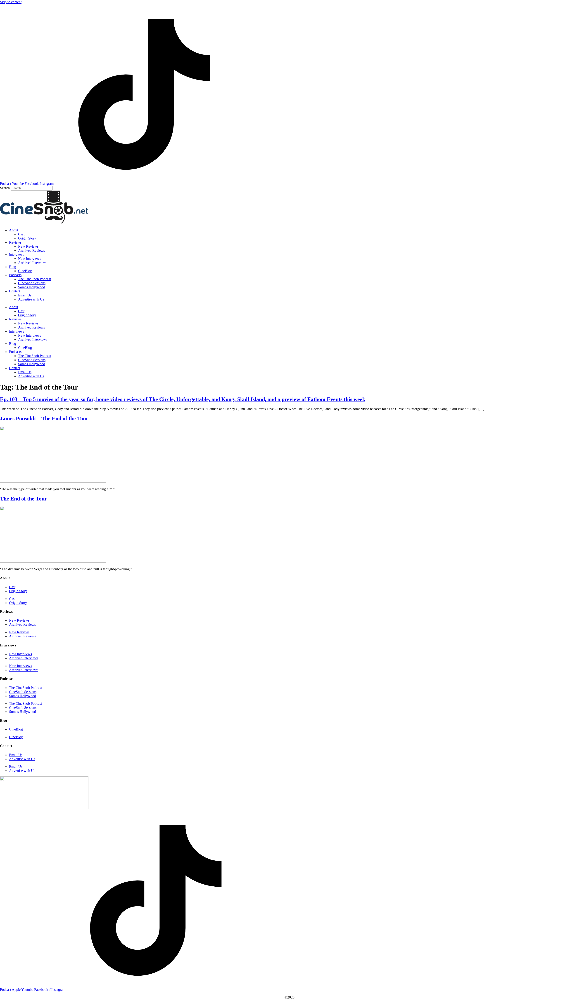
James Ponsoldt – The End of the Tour (44, 418)
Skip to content (10, 2)
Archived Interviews (32, 263)
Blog (12, 267)
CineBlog (25, 271)
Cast (21, 234)
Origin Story (27, 238)
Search (5, 188)
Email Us (24, 295)
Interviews (16, 254)
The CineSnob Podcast (34, 279)
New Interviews (29, 259)
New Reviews (28, 246)
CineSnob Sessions (31, 283)
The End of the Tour (23, 499)
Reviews (15, 242)
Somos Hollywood (31, 287)
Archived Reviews (31, 250)
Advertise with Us (31, 299)
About (13, 230)
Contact (14, 291)
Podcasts (15, 275)
